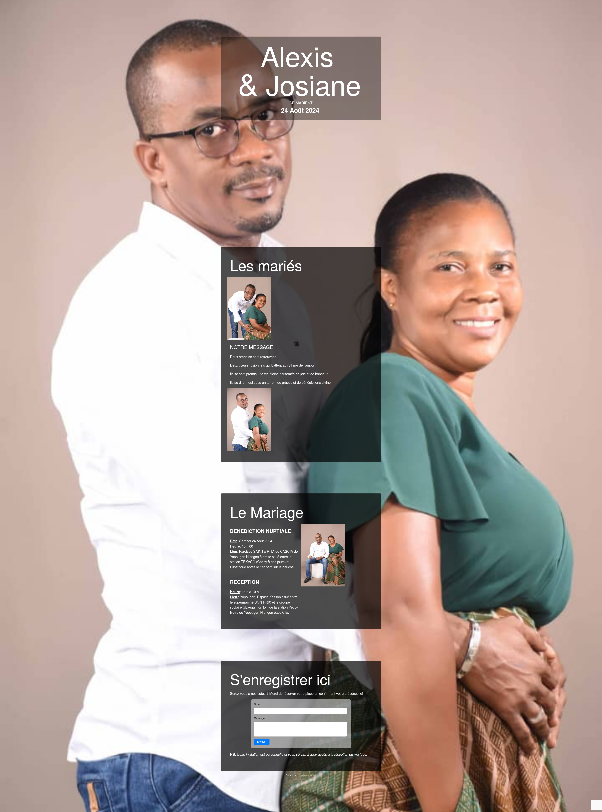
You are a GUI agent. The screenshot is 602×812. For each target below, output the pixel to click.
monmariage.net (307, 775)
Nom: (257, 704)
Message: (259, 718)
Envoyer (261, 741)
